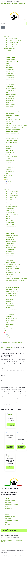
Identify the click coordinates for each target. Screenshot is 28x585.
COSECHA (8, 123)
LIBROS (7, 173)
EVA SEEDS (8, 63)
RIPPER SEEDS (9, 92)
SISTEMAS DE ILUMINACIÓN (13, 119)
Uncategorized (9, 347)
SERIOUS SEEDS (10, 100)
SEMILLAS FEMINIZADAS (12, 38)
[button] (14, 187)
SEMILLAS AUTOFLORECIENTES (13, 40)
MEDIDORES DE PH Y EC (12, 132)
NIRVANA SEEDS (10, 84)
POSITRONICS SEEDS (11, 88)
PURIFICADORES (10, 161)
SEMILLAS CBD (9, 46)
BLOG (5, 177)
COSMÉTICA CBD (10, 152)
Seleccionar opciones (11, 424)
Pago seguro (8, 502)
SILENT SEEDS (9, 102)
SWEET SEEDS (9, 107)
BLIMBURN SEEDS (10, 57)
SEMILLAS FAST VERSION (12, 42)
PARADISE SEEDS (10, 86)
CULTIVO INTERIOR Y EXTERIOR (12, 111)
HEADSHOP (7, 154)
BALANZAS (8, 159)
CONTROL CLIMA (10, 121)
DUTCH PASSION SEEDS (12, 61)
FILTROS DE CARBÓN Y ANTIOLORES (15, 127)
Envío (6, 506)
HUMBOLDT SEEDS (10, 76)
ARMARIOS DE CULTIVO (11, 113)
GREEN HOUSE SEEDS (11, 73)
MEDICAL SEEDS (10, 80)
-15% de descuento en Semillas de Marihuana (13, 3)
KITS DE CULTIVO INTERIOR (12, 115)
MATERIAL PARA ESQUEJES (12, 134)
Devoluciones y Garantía (11, 504)
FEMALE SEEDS (9, 67)
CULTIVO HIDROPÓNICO (12, 140)
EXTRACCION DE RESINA (12, 165)
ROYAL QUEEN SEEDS (11, 94)
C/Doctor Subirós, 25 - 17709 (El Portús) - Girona (12, 541)
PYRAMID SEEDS (10, 90)
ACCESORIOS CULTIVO (11, 142)
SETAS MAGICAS (8, 175)
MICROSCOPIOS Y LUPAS (12, 138)
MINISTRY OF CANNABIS (12, 82)
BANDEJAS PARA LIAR (11, 156)
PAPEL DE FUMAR (10, 167)
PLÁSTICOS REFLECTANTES (13, 130)
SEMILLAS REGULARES (11, 44)
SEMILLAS (6, 36)
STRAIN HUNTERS (10, 105)
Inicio (2, 347)
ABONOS (8, 117)
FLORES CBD (9, 148)
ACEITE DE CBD (9, 150)
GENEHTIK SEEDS (10, 69)
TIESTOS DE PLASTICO (11, 136)
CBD (5, 144)
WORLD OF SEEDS (10, 109)
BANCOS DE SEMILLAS (9, 49)
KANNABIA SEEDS (10, 78)
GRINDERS (8, 169)
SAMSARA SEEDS (10, 96)
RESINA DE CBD (10, 146)
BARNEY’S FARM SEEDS (12, 53)
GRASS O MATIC (10, 71)
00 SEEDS (8, 51)
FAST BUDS (8, 65)
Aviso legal (7, 498)
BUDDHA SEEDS (10, 55)
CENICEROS (9, 163)
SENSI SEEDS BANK (10, 98)
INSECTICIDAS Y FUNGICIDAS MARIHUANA (16, 125)
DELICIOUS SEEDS (10, 59)
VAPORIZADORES (10, 171)
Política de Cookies (10, 500)
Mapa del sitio (8, 508)
